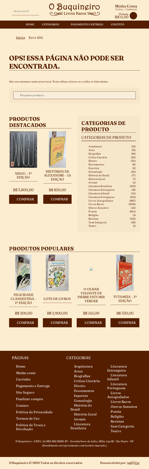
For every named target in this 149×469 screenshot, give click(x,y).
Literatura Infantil (98, 193)
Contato (117, 24)
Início (20, 38)
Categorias (50, 24)
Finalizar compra (29, 399)
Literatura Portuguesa (101, 197)
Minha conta (26, 373)
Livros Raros (96, 204)
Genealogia (95, 171)
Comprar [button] (25, 199)
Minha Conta (126, 6)
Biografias (94, 153)
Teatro (92, 225)
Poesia (92, 211)
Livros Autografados (100, 200)
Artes (91, 150)
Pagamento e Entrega (87, 24)
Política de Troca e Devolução (31, 427)
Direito (92, 160)
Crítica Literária (97, 157)
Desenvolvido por (113, 463)
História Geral (96, 179)
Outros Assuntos (98, 207)
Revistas (93, 218)
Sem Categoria (97, 222)
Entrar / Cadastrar (126, 9)
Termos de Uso (27, 418)
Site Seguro (25, 392)
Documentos (96, 164)
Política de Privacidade (34, 412)
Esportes (93, 168)
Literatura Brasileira (100, 186)
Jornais (92, 182)
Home (30, 24)
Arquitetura (95, 146)
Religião (93, 215)
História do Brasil (98, 175)
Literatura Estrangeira (101, 189)
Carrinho (23, 379)
